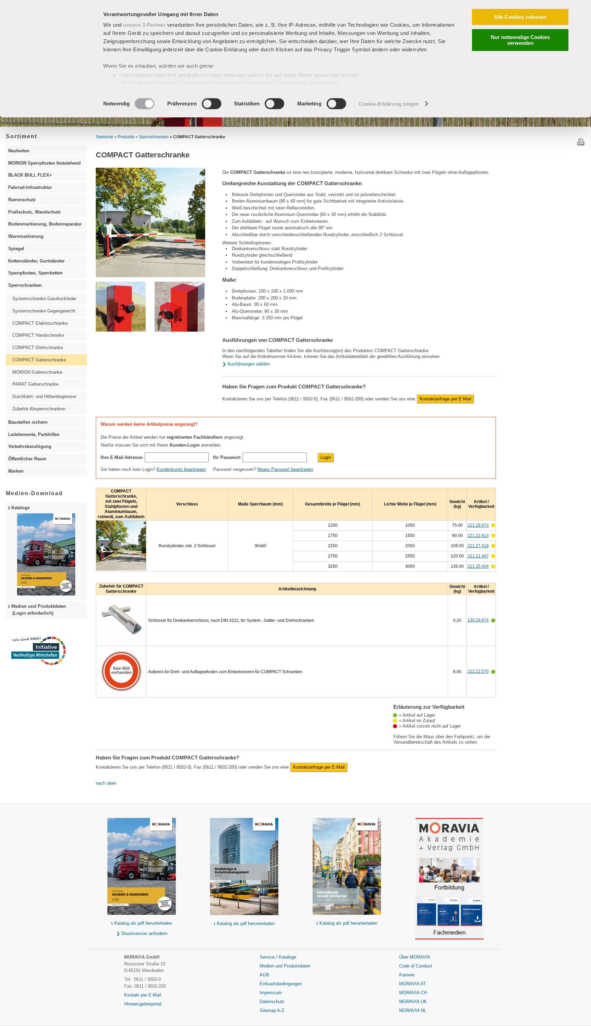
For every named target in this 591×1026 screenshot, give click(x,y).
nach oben (106, 783)
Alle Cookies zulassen (520, 17)
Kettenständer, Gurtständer (36, 261)
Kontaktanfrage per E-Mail (445, 398)
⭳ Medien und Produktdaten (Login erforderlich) (37, 610)
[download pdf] (347, 867)
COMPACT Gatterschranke (39, 359)
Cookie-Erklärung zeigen (389, 104)
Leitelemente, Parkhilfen (34, 434)
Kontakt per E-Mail (142, 995)
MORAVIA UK (413, 1001)
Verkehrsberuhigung (29, 446)
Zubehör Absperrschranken (38, 408)
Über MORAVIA (414, 957)
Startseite (104, 136)
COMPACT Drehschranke (37, 347)
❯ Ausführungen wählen (246, 364)
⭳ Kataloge (19, 507)
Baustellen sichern (28, 422)
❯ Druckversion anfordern (141, 933)
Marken (16, 471)
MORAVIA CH (413, 992)
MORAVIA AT (412, 983)
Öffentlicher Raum (27, 458)
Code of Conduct (415, 966)
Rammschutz (22, 199)
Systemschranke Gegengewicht (43, 310)
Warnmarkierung (25, 236)
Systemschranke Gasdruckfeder (44, 298)
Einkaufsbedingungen (281, 983)
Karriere (407, 974)
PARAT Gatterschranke (35, 384)
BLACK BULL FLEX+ (30, 175)
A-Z (280, 1010)
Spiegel (16, 248)
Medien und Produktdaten (285, 966)
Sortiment (21, 136)
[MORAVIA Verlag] (449, 916)
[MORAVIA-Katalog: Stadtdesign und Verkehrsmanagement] (244, 867)
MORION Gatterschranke (37, 372)
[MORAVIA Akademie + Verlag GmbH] (449, 836)
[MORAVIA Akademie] (449, 873)
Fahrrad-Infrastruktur (30, 187)
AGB (264, 974)
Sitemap (268, 1010)
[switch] (211, 103)
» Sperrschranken (152, 136)
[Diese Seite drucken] (580, 144)
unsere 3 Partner (144, 25)
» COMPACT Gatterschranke (197, 136)
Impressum (271, 992)
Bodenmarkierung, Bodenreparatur (45, 224)
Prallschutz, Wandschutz (34, 212)
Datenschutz (272, 1001)
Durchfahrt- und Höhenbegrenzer (44, 396)
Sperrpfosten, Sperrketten (35, 272)
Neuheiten (18, 150)
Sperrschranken (25, 285)
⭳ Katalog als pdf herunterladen (141, 923)
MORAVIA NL (412, 1010)
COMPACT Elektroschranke (40, 323)
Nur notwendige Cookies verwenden (520, 40)
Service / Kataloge (278, 957)
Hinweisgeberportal (142, 1003)
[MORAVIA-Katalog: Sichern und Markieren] (141, 867)
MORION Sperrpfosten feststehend (44, 163)
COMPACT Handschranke (38, 335)
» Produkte (124, 136)
